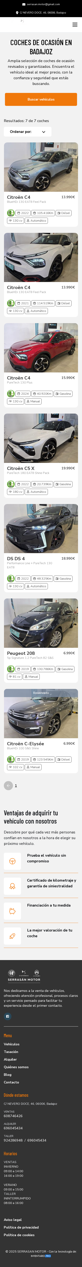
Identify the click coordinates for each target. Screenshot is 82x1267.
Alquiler (10, 1059)
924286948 (13, 1140)
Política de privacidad (21, 1227)
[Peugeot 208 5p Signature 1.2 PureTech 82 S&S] (41, 623)
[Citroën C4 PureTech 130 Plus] (41, 347)
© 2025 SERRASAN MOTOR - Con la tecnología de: (41, 1251)
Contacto (11, 1082)
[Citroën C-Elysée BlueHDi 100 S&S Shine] (41, 713)
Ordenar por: (20, 131)
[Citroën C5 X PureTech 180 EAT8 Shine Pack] (41, 438)
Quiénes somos (16, 1067)
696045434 (13, 1128)
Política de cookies (19, 1235)
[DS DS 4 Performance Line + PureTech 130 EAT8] (41, 528)
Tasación (11, 1052)
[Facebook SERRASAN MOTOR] (7, 1016)
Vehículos (11, 1044)
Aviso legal (13, 1219)
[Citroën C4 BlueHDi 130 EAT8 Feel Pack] (41, 167)
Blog (7, 1074)
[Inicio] (21, 24)
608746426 (13, 1116)
